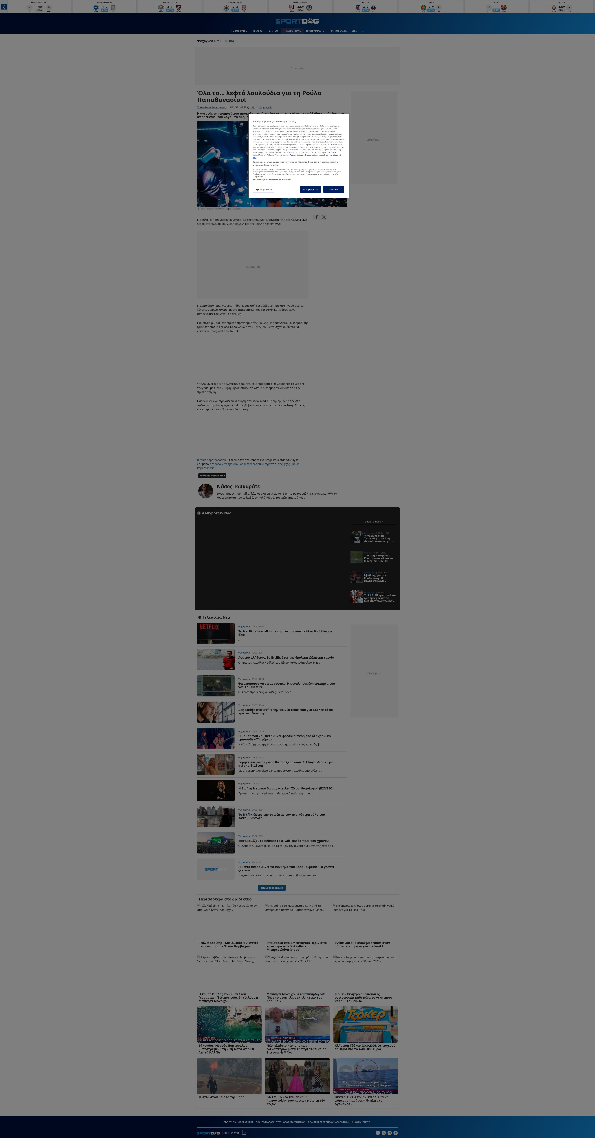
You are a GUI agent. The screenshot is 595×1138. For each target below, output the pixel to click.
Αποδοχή (333, 189)
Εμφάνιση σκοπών (263, 189)
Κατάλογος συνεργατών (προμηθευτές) (272, 179)
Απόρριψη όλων (310, 189)
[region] (298, 156)
